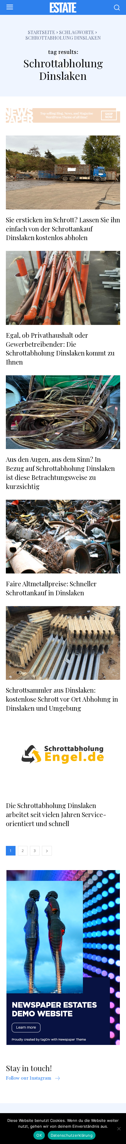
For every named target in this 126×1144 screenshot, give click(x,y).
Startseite (41, 32)
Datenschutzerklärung (72, 1135)
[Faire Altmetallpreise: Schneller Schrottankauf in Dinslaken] (63, 537)
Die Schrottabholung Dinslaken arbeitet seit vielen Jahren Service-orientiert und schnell (56, 814)
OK (39, 1135)
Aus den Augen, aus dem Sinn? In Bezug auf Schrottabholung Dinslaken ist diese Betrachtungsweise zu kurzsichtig (60, 472)
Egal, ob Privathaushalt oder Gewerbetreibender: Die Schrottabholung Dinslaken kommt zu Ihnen (60, 348)
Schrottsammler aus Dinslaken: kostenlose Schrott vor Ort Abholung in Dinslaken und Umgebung (62, 699)
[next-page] (47, 851)
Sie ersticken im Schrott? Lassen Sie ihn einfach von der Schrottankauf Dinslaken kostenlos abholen (63, 228)
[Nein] (119, 1128)
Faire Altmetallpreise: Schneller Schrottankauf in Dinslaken (51, 588)
